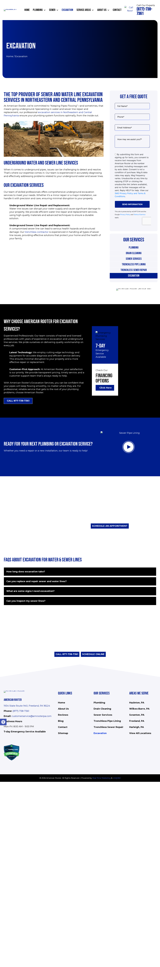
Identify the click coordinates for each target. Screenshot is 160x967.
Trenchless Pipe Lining (134, 264)
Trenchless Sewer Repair (133, 270)
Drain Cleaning (134, 253)
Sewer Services (134, 259)
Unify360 (117, 778)
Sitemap (63, 733)
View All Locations (140, 733)
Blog (61, 721)
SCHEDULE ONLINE (93, 654)
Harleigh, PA (136, 727)
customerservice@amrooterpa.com (32, 716)
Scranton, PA (136, 715)
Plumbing (133, 247)
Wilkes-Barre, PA (139, 708)
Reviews (63, 715)
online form (64, 646)
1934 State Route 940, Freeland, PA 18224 (27, 705)
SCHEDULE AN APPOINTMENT (110, 526)
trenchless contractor (36, 232)
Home (9, 56)
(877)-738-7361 (21, 711)
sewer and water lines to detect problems (89, 506)
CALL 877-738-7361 (67, 654)
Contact (62, 727)
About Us (63, 708)
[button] (44, 10)
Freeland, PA (136, 721)
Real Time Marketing (101, 778)
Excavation (133, 275)
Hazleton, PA (136, 702)
